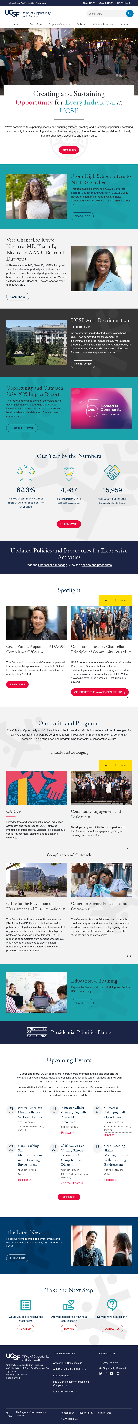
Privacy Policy (85, 1412)
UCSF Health (123, 3)
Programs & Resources (59, 24)
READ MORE (82, 216)
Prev (107, 600)
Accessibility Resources (67, 1363)
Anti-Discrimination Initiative (69, 1369)
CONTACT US (112, 1328)
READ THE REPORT (22, 428)
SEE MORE (69, 1197)
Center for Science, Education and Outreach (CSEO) (98, 190)
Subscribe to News (65, 1391)
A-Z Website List (69, 1418)
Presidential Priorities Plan (81, 1032)
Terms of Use (104, 1412)
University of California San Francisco (27, 3)
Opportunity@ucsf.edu (115, 1368)
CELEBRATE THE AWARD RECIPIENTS (98, 692)
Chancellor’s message (52, 564)
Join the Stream (70, 1183)
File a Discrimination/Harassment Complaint (71, 1383)
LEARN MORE (83, 364)
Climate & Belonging (103, 24)
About (16, 24)
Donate (124, 24)
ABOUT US (69, 150)
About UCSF (89, 3)
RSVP (107, 1135)
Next (123, 600)
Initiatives (81, 24)
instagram (118, 1375)
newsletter (24, 1238)
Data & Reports (37, 24)
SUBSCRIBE (17, 1258)
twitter (100, 1375)
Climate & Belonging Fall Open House (114, 1112)
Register (66, 1132)
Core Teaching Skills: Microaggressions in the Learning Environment (30, 1155)
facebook (106, 1375)
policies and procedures (96, 564)
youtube (111, 1375)
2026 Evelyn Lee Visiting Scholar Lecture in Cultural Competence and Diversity (74, 1155)
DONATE (69, 1328)
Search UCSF (106, 3)
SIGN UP (26, 1328)
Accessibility (67, 1412)
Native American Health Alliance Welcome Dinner (30, 1112)
